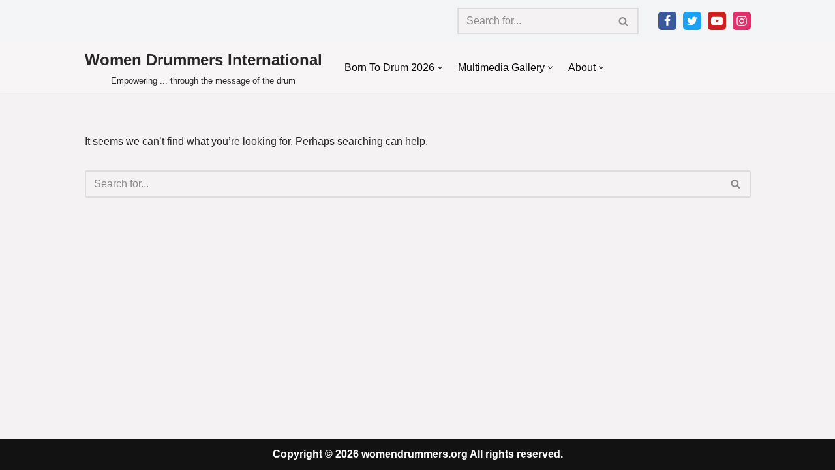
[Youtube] (717, 21)
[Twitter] (692, 21)
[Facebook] (667, 21)
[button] (440, 67)
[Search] (624, 21)
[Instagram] (742, 21)
